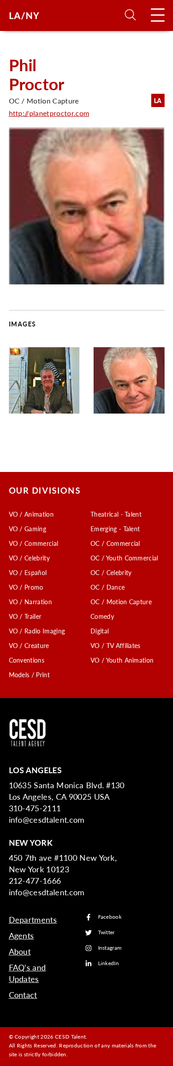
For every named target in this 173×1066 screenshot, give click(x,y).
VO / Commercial (34, 543)
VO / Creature (29, 645)
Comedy (102, 616)
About (20, 951)
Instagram (110, 948)
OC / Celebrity (110, 572)
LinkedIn (108, 963)
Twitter (106, 932)
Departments (33, 919)
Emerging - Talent (115, 528)
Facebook (110, 917)
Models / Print (29, 674)
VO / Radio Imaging (37, 630)
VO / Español (28, 572)
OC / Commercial (115, 543)
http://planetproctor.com (49, 113)
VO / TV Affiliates (115, 645)
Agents (21, 935)
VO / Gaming (28, 528)
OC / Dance (107, 587)
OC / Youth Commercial (124, 557)
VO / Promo (26, 587)
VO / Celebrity (29, 557)
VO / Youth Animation (121, 660)
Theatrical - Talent (116, 514)
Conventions (27, 660)
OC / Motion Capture (121, 601)
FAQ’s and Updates (27, 973)
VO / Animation (31, 514)
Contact (23, 994)
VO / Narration (30, 601)
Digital (99, 630)
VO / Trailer (25, 616)
